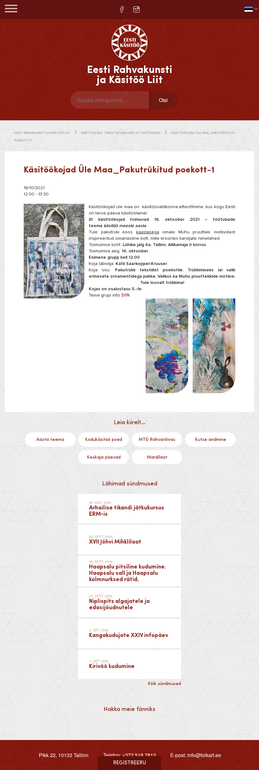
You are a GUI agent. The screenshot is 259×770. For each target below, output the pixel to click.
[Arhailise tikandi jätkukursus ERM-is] (129, 508)
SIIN (125, 295)
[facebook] (122, 9)
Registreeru (129, 763)
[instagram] (136, 9)
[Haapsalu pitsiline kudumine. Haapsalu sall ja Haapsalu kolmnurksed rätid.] (129, 571)
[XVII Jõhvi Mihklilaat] (129, 539)
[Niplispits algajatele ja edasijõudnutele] (129, 602)
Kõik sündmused (164, 684)
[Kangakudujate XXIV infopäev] (129, 633)
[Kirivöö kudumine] (129, 664)
